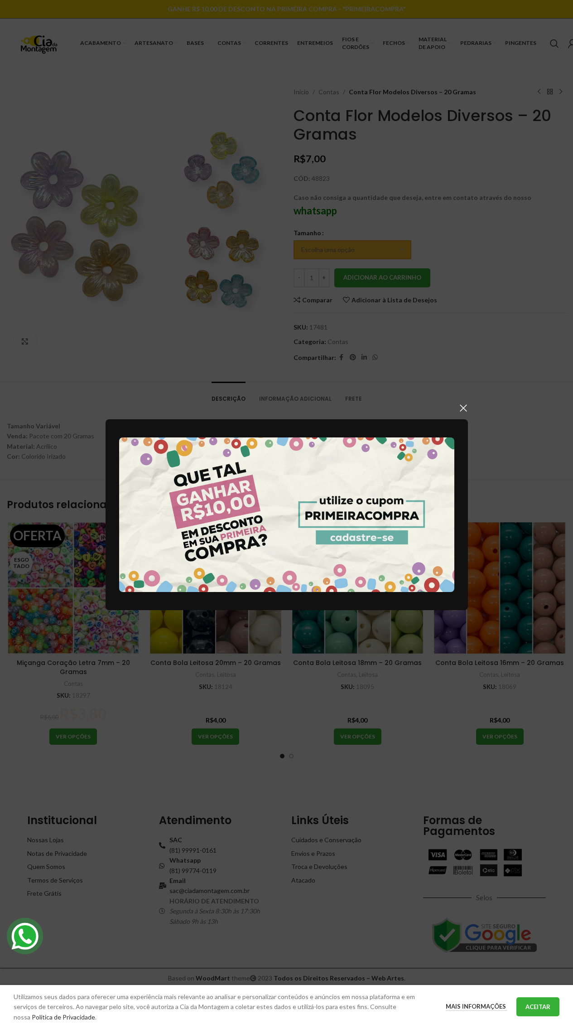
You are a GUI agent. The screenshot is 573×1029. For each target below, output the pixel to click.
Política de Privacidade (63, 1017)
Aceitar (537, 1006)
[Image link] (286, 514)
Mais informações (476, 1006)
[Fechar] (463, 408)
